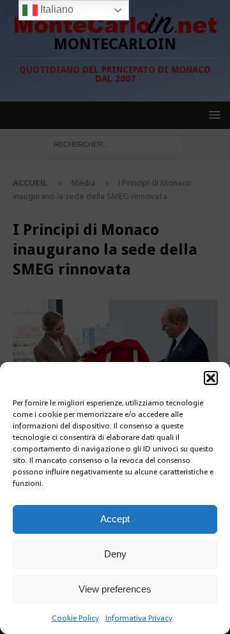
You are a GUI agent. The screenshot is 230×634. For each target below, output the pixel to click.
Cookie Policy (75, 618)
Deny (115, 553)
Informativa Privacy (138, 618)
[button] (210, 378)
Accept (115, 518)
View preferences (115, 589)
